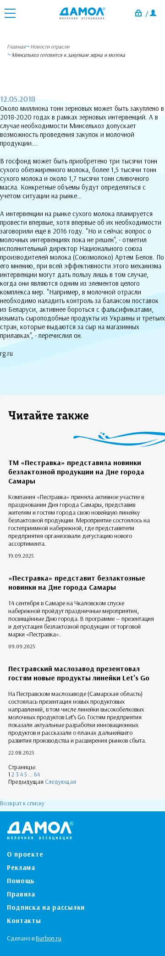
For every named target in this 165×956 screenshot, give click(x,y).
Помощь (21, 880)
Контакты (24, 920)
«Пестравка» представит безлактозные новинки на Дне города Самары (76, 582)
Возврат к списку (22, 803)
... (30, 774)
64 (37, 774)
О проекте (25, 854)
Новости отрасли (49, 46)
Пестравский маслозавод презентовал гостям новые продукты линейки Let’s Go (78, 673)
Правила (21, 894)
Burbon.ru (48, 938)
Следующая (60, 781)
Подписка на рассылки (46, 907)
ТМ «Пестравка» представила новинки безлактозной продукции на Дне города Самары (76, 471)
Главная (16, 46)
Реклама (21, 867)
